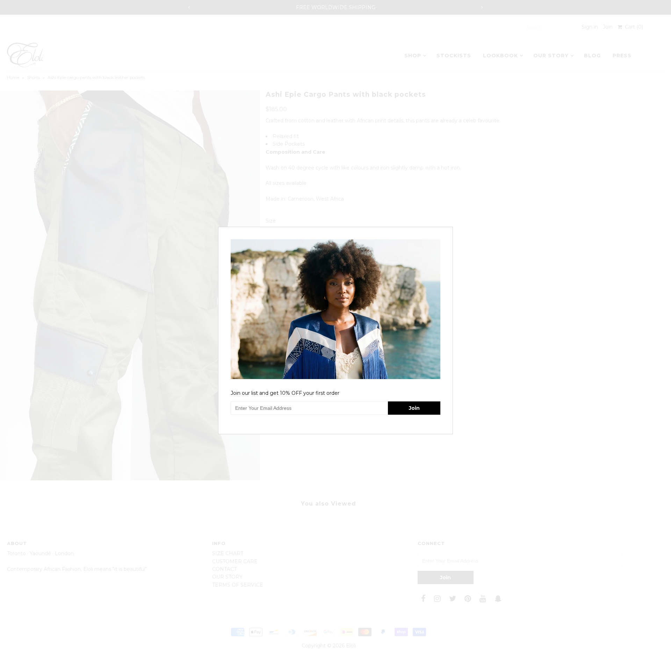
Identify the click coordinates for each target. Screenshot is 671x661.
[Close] (448, 231)
